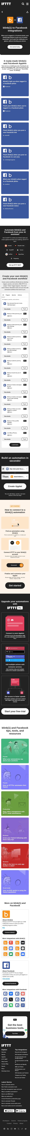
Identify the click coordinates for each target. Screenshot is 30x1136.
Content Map (5, 1064)
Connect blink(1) (10, 932)
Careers (13, 1120)
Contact (9, 1123)
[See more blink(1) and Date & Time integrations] (20, 948)
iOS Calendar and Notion (21, 1054)
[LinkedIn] (8, 1129)
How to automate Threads (8, 1101)
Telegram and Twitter (20, 1075)
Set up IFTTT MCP (15, 265)
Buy (3, 927)
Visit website (6, 978)
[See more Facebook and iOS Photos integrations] (20, 993)
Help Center (5, 1061)
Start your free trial (15, 711)
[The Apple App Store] (9, 1111)
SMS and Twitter (19, 1066)
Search (3, 1066)
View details (7, 309)
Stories (3, 1054)
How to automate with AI (8, 1084)
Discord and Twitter (20, 1077)
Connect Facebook (10, 983)
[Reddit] (25, 1129)
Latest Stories (7, 1082)
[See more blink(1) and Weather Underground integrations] (20, 942)
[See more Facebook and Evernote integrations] (8, 1005)
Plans (3, 1068)
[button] (27, 4)
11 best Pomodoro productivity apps (11, 1098)
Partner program (22, 1120)
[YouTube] (15, 1129)
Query (10, 316)
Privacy (15, 1123)
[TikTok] (22, 1129)
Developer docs (6, 1071)
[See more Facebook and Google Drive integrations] (20, 999)
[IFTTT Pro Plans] (24, 314)
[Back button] (2, 12)
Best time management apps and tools (12, 1089)
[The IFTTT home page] (6, 3)
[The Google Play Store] (21, 1111)
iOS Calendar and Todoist (21, 1073)
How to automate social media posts (11, 1103)
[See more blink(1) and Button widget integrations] (8, 942)
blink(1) (7, 27)
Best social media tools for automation (12, 1105)
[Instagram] (11, 1129)
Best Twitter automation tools (9, 1087)
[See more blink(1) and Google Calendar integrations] (8, 948)
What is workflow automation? (10, 1091)
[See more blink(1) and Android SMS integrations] (8, 954)
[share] (27, 12)
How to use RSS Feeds (7, 1094)
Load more (15, 444)
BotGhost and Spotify (20, 1064)
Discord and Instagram (21, 1052)
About (21, 1123)
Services (4, 1052)
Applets (4, 1056)
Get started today (15, 47)
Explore (4, 1050)
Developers (6, 1120)
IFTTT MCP (4, 1059)
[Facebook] (4, 1129)
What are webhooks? (7, 1096)
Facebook (21, 27)
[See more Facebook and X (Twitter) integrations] (8, 999)
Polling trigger (12, 305)
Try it (24, 309)
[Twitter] (18, 1129)
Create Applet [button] (15, 486)
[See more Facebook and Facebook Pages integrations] (20, 1005)
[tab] (3, 295)
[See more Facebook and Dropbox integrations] (8, 993)
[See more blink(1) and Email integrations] (20, 954)
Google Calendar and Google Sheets (20, 1057)
